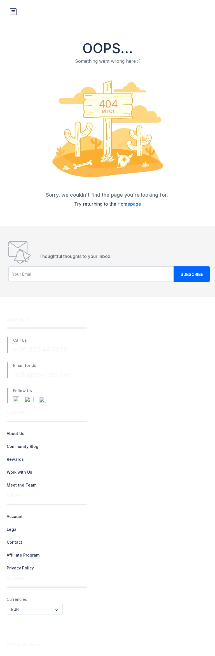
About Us (15, 433)
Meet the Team (21, 485)
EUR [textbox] (15, 609)
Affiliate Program (23, 555)
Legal (12, 529)
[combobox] (35, 609)
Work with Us (19, 472)
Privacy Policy (20, 568)
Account (15, 516)
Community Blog (22, 446)
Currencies (17, 599)
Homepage (129, 204)
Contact (14, 542)
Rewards (15, 459)
